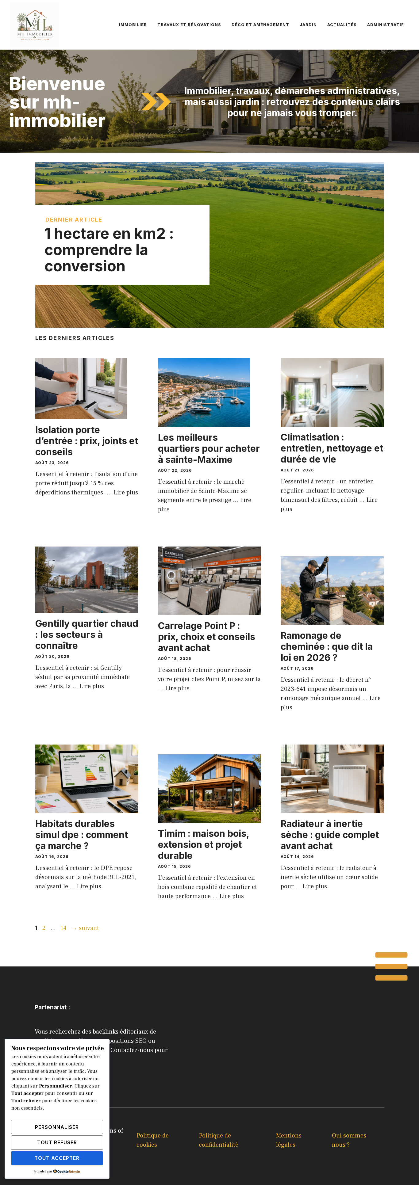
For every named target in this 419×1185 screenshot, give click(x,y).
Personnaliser (57, 1127)
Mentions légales (289, 1140)
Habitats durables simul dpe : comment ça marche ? (81, 834)
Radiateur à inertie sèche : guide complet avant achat (330, 834)
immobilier (133, 24)
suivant (85, 928)
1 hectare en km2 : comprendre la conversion (109, 249)
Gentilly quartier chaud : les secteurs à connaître (86, 634)
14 (64, 928)
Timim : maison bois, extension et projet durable (203, 844)
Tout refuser (57, 1142)
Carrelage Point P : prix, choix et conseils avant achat (206, 636)
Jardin (308, 24)
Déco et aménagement (260, 24)
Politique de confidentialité (218, 1140)
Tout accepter (56, 1158)
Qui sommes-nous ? (350, 1140)
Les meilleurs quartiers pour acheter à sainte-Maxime (209, 448)
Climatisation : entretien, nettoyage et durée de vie (332, 448)
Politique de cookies (152, 1140)
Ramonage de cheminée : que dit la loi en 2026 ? (327, 646)
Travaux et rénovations (189, 24)
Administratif (385, 24)
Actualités (342, 24)
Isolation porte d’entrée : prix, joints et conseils (86, 440)
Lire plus (125, 493)
